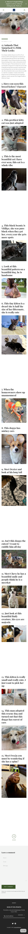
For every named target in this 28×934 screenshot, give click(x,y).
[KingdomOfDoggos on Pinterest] (15, 923)
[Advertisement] (14, 207)
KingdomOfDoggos (17, 927)
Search (14, 902)
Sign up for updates (14, 907)
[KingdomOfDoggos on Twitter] (13, 923)
